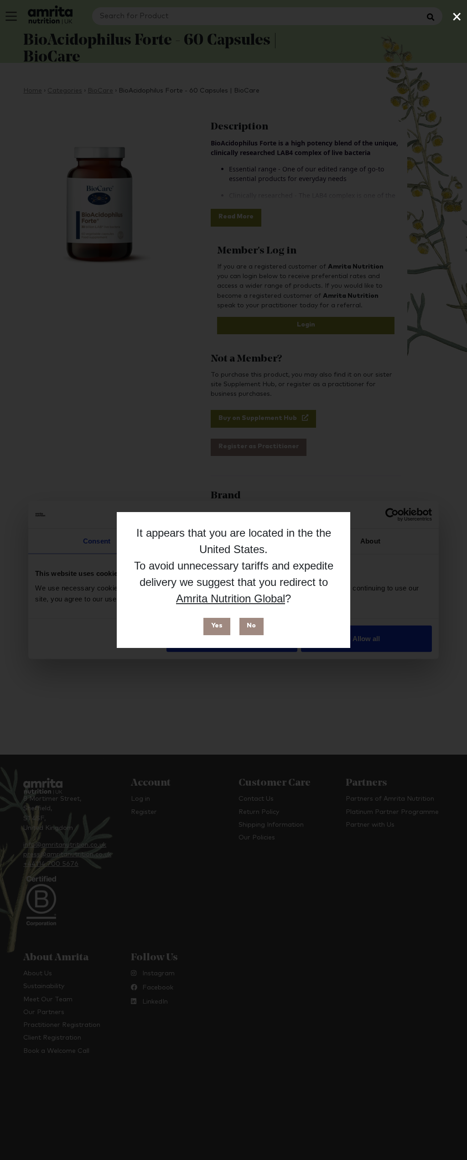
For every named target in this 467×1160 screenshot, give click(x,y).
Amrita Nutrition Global (230, 598)
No (251, 625)
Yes (217, 625)
